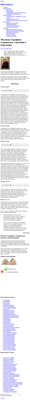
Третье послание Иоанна (9, 370)
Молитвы (5, 28)
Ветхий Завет (9, 10)
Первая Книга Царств (8, 310)
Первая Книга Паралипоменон (11, 315)
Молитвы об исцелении (12, 32)
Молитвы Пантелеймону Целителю (15, 30)
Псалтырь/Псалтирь (8, 323)
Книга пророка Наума (8, 343)
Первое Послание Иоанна (9, 368)
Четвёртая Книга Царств (9, 314)
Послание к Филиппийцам (10, 380)
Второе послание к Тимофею (10, 386)
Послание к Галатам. (8, 377)
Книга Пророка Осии (8, 335)
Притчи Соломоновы (8, 324)
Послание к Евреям (8, 390)
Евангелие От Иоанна (8, 361)
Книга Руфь (6, 309)
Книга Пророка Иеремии (9, 330)
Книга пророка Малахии (9, 349)
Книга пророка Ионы (8, 340)
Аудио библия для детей (12, 19)
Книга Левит (6, 302)
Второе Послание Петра (9, 366)
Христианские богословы (12, 25)
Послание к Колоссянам (9, 381)
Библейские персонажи (12, 23)
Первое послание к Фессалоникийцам (12, 382)
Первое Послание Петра (9, 365)
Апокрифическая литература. (13, 14)
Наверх (2, 1)
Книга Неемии (7, 319)
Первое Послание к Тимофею (10, 385)
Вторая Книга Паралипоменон (11, 317)
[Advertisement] (13, 284)
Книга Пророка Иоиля (9, 336)
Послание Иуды (7, 372)
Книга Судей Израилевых (9, 307)
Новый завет (9, 11)
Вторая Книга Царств (8, 311)
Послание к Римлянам (9, 373)
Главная (5, 7)
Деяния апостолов (8, 363)
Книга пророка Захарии (9, 348)
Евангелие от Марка (8, 359)
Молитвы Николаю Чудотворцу (14, 29)
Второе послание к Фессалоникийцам (12, 383)
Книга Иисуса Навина (9, 306)
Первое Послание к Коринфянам (11, 374)
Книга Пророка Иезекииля (10, 332)
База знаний (6, 21)
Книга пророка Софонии (9, 345)
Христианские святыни (12, 27)
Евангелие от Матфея (8, 357)
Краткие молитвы (10, 33)
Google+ (3, 398)
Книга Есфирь (7, 321)
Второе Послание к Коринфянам (11, 376)
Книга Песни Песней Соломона (11, 327)
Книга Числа (6, 304)
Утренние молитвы (11, 34)
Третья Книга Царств (8, 313)
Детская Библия (7, 15)
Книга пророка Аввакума (9, 344)
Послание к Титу (7, 387)
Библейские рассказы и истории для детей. (17, 20)
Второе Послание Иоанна (9, 369)
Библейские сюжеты (11, 24)
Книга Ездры (6, 318)
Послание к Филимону (9, 389)
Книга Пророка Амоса (9, 338)
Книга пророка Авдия (8, 339)
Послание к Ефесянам (8, 378)
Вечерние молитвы (11, 36)
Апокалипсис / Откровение (10, 391)
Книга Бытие (6, 300)
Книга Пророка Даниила (9, 334)
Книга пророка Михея (9, 341)
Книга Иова (6, 322)
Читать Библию (7, 8)
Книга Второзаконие (8, 305)
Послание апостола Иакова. (10, 364)
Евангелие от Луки (8, 360)
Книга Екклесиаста (8, 326)
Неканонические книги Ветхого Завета (16, 12)
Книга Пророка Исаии (9, 328)
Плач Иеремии (7, 331)
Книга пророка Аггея (8, 347)
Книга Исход (6, 301)
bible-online (9, 48)
